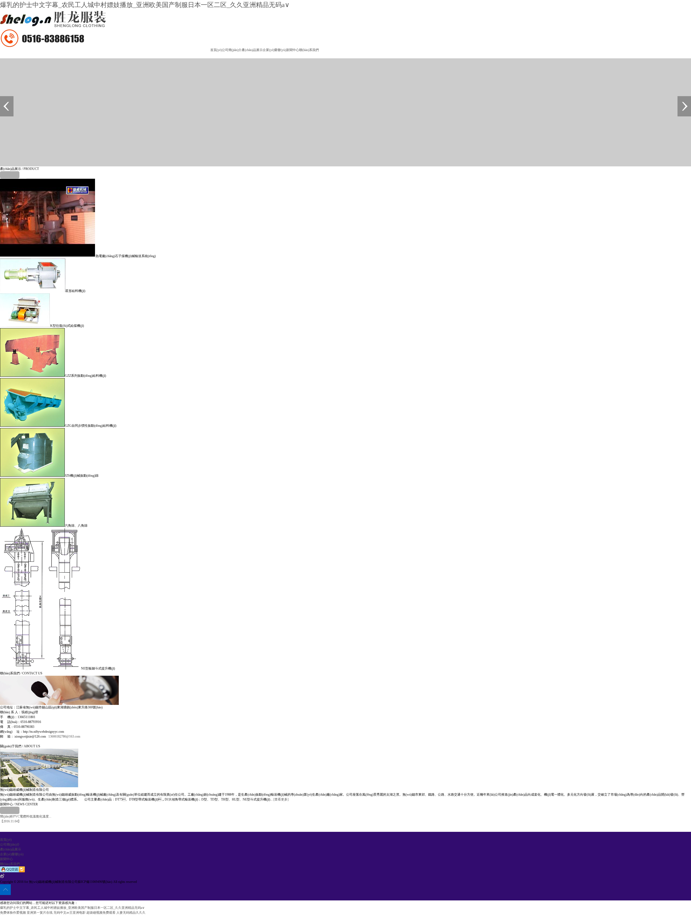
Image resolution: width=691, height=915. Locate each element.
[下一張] (684, 106)
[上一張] (6, 106)
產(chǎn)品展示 (252, 50)
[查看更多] (281, 799)
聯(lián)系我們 (309, 50)
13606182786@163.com (64, 736)
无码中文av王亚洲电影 (69, 912)
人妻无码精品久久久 (130, 912)
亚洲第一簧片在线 (40, 912)
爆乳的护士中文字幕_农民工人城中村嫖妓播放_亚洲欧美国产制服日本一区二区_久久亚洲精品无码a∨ (145, 4)
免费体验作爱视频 (13, 912)
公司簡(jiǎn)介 (232, 50)
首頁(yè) (216, 50)
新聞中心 (292, 50)
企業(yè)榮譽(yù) (274, 50)
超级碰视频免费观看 (101, 912)
